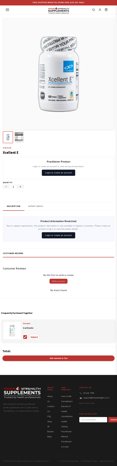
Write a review (58, 281)
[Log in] (100, 10)
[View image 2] (19, 137)
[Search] (93, 10)
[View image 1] (8, 137)
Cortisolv (28, 327)
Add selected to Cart (58, 358)
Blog (49, 436)
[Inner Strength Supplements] (58, 10)
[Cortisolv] (12, 338)
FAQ (49, 416)
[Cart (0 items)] (106, 10)
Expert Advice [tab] (35, 206)
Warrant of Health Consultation (66, 411)
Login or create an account (58, 173)
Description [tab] (13, 206)
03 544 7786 (88, 393)
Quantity (8, 182)
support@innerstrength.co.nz (96, 397)
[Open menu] (7, 10)
